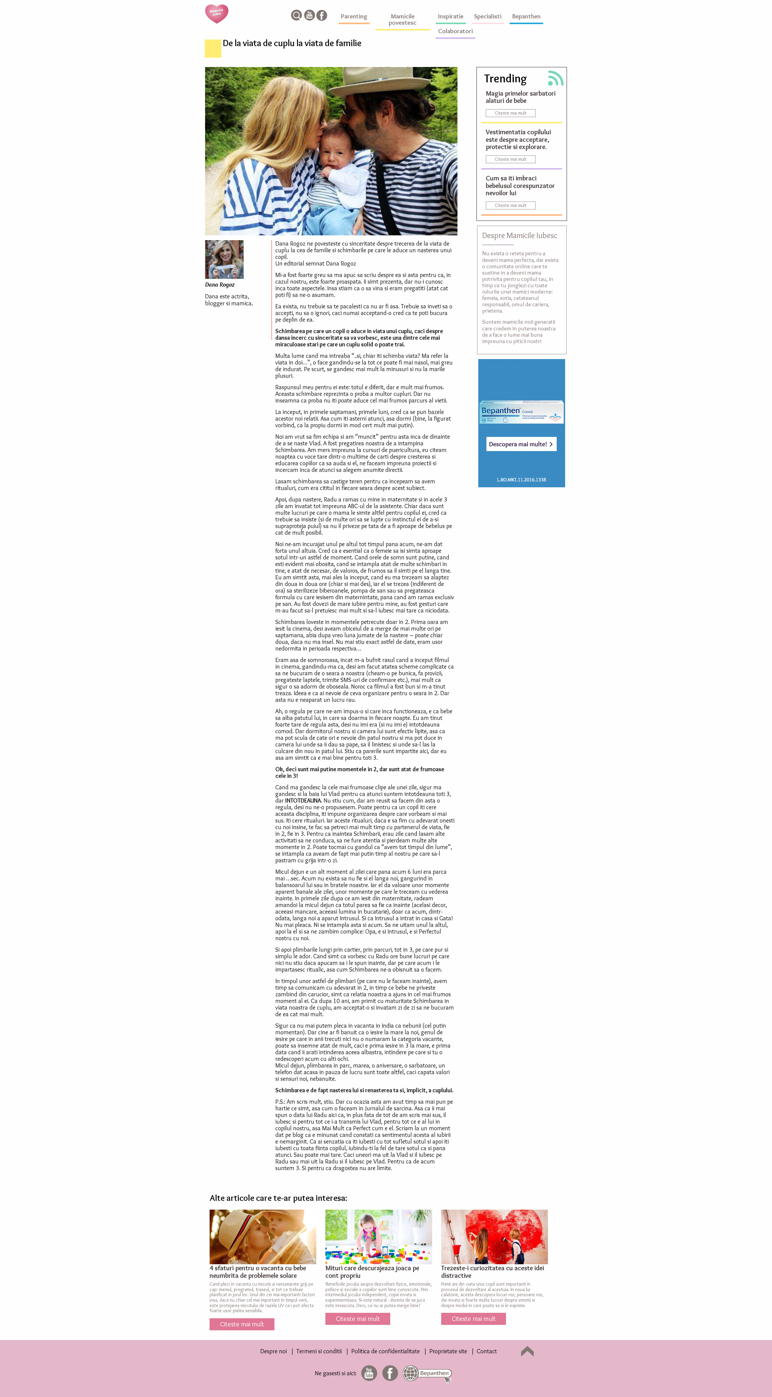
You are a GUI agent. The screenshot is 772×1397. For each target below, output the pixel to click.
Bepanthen (526, 16)
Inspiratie (451, 16)
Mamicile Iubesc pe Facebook (321, 15)
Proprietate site (448, 1351)
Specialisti (487, 16)
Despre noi (273, 1351)
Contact (487, 1351)
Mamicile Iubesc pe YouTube (309, 15)
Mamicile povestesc (402, 19)
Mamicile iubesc (217, 14)
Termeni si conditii (319, 1351)
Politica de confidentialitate (385, 1351)
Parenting (354, 16)
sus (527, 1351)
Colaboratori (455, 31)
